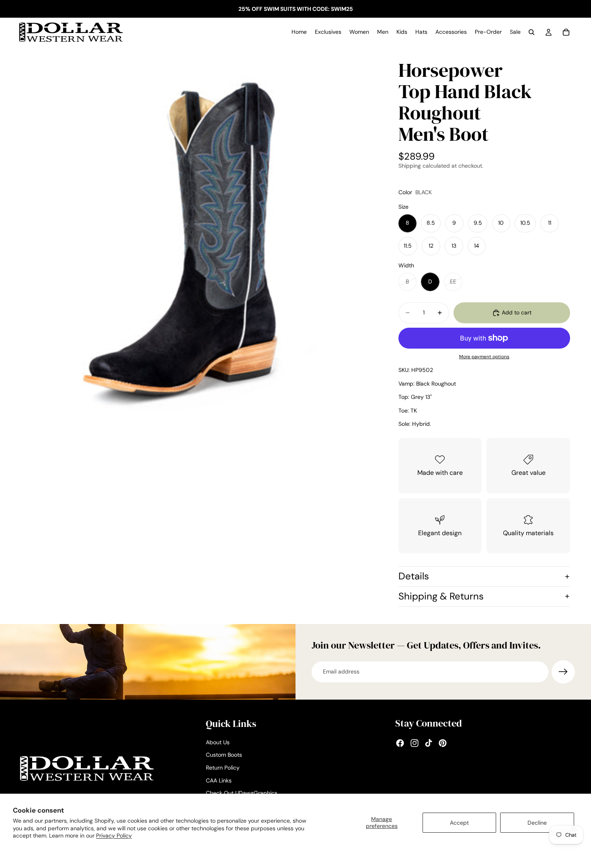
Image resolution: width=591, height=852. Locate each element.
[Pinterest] (442, 743)
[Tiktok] (428, 743)
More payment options (484, 356)
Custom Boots (224, 755)
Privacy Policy (114, 835)
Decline (537, 822)
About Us (218, 742)
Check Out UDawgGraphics (241, 793)
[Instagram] (414, 743)
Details (413, 576)
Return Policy (223, 767)
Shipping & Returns (441, 596)
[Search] (531, 32)
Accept (459, 822)
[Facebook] (400, 743)
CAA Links (219, 780)
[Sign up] (563, 672)
